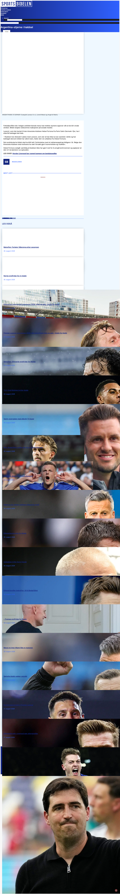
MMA (2, 15)
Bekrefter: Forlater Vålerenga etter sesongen (21, 247)
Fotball (3, 6)
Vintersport (4, 11)
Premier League (6, 10)
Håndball (3, 13)
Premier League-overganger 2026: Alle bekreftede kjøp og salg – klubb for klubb (35, 333)
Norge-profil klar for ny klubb (15, 276)
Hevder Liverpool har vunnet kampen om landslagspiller (34, 153)
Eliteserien (4, 8)
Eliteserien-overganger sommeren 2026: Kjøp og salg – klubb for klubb (31, 304)
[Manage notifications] (116, 890)
